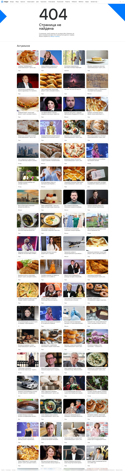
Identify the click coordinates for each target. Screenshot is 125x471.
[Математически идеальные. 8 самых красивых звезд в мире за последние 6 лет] (51, 456)
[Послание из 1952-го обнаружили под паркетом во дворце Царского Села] (97, 84)
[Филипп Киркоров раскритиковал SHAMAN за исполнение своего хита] (51, 131)
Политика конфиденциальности (91, 469)
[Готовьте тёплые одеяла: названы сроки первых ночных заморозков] (97, 386)
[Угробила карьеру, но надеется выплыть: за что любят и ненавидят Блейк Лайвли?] (51, 270)
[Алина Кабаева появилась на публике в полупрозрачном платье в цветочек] (51, 61)
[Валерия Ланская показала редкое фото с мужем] (51, 247)
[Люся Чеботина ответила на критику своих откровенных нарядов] (28, 433)
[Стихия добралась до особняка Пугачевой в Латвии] (97, 154)
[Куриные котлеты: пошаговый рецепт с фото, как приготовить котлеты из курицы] (28, 270)
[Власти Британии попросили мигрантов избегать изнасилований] (28, 201)
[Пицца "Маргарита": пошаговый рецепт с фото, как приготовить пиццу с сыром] (28, 456)
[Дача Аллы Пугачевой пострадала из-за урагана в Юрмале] (51, 317)
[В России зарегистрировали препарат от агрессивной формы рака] (74, 317)
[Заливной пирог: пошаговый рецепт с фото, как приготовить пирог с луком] (28, 108)
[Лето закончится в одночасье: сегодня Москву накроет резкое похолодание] (28, 154)
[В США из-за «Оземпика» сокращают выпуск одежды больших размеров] (74, 224)
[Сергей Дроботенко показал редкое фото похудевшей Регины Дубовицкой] (97, 433)
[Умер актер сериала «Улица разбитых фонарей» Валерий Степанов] (51, 433)
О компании (8, 469)
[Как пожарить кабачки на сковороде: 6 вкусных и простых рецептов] (51, 224)
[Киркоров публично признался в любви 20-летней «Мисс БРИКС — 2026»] (28, 247)
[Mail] (2, 1)
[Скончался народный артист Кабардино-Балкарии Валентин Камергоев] (74, 410)
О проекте (67, 469)
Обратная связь (119, 469)
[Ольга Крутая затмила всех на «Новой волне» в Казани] (74, 294)
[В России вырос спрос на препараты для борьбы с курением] (51, 177)
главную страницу (54, 36)
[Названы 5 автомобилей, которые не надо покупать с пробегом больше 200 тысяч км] (28, 386)
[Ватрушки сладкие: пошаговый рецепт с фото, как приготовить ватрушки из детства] (97, 410)
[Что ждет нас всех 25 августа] (74, 84)
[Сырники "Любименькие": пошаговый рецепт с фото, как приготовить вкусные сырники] (28, 61)
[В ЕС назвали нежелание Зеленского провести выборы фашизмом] (74, 201)
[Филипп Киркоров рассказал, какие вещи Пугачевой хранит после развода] (74, 456)
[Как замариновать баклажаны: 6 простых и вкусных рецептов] (28, 224)
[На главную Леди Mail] (5, 1)
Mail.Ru (2, 469)
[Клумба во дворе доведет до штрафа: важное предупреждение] (28, 177)
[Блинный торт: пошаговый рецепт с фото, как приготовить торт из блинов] (97, 317)
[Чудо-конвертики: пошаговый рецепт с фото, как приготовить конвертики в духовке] (51, 84)
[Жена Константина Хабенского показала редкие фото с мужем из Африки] (51, 363)
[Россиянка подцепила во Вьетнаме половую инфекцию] (74, 61)
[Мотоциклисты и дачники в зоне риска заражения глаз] (97, 224)
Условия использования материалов (107, 469)
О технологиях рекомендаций (77, 469)
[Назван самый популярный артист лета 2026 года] (97, 456)
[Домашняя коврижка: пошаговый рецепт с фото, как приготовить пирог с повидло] (97, 247)
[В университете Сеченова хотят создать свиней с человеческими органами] (51, 154)
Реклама (13, 469)
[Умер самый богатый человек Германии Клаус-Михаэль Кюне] (74, 363)
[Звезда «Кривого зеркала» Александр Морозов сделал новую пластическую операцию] (51, 294)
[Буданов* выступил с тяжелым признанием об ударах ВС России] (74, 108)
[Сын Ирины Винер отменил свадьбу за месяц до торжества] (51, 108)
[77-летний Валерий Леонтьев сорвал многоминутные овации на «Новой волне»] (74, 386)
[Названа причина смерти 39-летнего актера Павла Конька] (97, 201)
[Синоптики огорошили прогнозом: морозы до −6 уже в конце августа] (28, 363)
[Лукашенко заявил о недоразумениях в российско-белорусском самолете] (74, 247)
